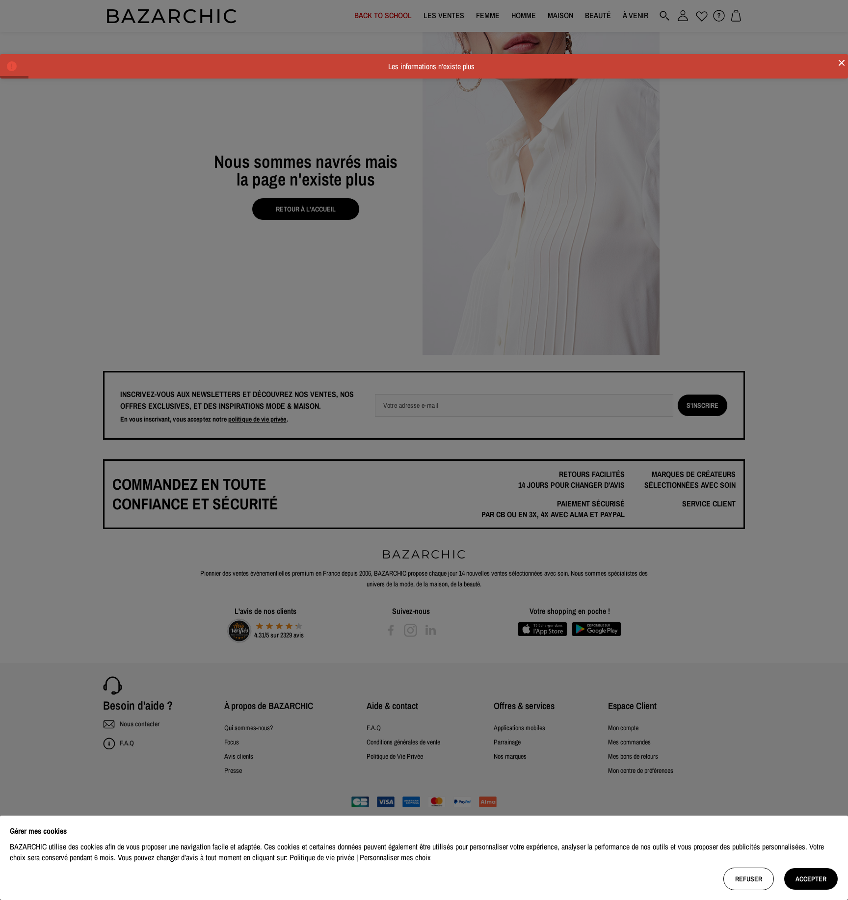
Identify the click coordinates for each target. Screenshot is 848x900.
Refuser (748, 878)
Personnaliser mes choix (395, 857)
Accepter (810, 878)
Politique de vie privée (322, 857)
